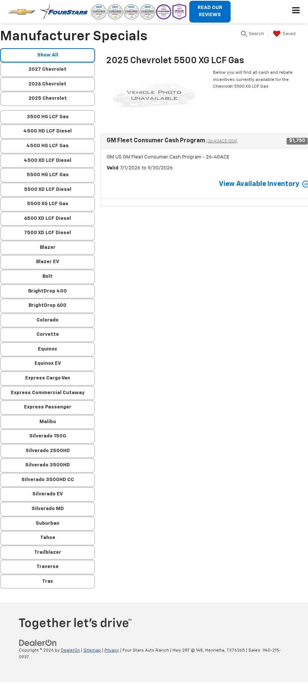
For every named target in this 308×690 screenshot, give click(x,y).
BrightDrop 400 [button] (47, 291)
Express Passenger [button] (47, 407)
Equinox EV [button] (48, 363)
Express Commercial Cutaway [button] (48, 392)
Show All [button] (47, 55)
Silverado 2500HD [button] (48, 450)
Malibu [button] (47, 421)
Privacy (111, 650)
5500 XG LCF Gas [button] (47, 203)
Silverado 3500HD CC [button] (47, 479)
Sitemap (92, 650)
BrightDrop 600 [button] (47, 305)
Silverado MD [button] (48, 508)
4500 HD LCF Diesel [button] (47, 131)
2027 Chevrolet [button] (47, 69)
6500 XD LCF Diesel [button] (47, 218)
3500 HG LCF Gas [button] (48, 116)
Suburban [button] (47, 523)
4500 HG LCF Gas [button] (47, 145)
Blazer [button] (48, 247)
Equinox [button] (47, 349)
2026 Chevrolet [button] (47, 84)
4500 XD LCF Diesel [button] (47, 160)
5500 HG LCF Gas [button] (48, 174)
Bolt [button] (47, 276)
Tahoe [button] (47, 537)
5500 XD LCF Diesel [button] (47, 189)
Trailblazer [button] (47, 552)
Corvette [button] (47, 334)
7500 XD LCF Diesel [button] (47, 232)
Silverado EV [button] (47, 494)
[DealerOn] (38, 642)
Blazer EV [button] (47, 261)
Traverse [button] (47, 566)
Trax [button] (47, 581)
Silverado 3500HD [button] (47, 465)
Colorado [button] (47, 320)
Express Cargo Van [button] (47, 378)
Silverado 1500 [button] (47, 436)
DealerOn (70, 650)
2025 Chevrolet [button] (48, 98)
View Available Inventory (259, 184)
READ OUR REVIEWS (210, 11)
